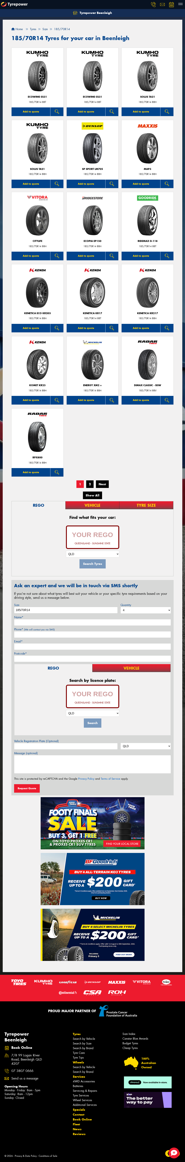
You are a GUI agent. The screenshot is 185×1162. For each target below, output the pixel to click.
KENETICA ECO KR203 (37, 313)
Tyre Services (81, 1095)
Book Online (82, 1119)
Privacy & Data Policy (26, 1155)
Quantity (126, 605)
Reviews (79, 1134)
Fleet (76, 1124)
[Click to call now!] (153, 4)
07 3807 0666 (22, 1071)
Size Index (128, 1034)
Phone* (34, 629)
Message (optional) (26, 753)
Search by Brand (83, 1048)
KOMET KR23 (37, 385)
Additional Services (85, 1105)
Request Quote (27, 788)
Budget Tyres (130, 1043)
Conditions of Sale (48, 1155)
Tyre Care (79, 1053)
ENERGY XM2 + (92, 385)
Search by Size (82, 1043)
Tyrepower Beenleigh (95, 13)
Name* (18, 617)
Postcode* (20, 653)
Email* (18, 641)
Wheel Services (82, 1100)
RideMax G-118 (148, 241)
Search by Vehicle (84, 1039)
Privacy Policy (86, 779)
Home (19, 29)
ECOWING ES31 (37, 96)
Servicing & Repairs (85, 1091)
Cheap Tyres (130, 1048)
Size (16, 605)
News (77, 1129)
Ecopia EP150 (92, 241)
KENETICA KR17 (92, 313)
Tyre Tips (78, 1057)
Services (79, 1077)
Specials (79, 1110)
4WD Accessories (84, 1081)
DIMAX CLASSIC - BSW (147, 385)
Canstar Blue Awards (135, 1039)
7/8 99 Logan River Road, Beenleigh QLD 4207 (26, 1059)
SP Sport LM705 (92, 169)
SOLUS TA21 (147, 96)
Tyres (77, 1034)
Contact (78, 1115)
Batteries (78, 1086)
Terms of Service (110, 779)
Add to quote (31, 111)
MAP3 (147, 169)
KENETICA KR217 (147, 313)
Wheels (78, 1062)
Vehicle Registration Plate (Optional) (36, 741)
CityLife (37, 241)
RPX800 (37, 457)
